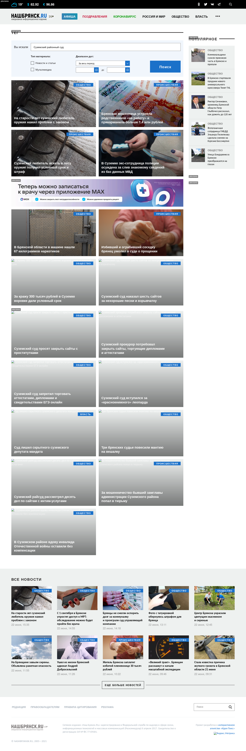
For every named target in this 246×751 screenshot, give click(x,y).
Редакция (19, 707)
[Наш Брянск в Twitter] (205, 4)
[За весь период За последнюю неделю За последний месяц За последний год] (103, 63)
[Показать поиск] (230, 4)
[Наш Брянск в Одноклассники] (198, 4)
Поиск (165, 66)
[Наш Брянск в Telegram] (219, 4)
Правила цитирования (80, 707)
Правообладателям (45, 707)
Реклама (107, 707)
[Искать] (230, 707)
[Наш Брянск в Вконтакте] (212, 4)
